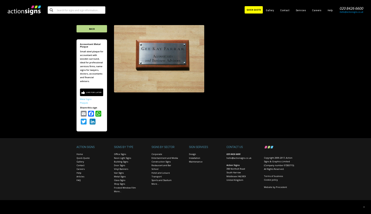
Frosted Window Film (125, 187)
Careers (316, 10)
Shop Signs (119, 183)
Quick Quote (83, 157)
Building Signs (121, 161)
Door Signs (119, 165)
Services (301, 10)
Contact (284, 10)
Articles (80, 176)
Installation (194, 157)
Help (330, 10)
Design (192, 154)
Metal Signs (86, 99)
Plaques (84, 103)
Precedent (281, 187)
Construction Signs (161, 161)
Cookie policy (271, 179)
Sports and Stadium (161, 180)
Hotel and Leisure (160, 172)
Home (80, 154)
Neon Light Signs (122, 157)
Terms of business (273, 176)
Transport (156, 176)
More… (117, 191)
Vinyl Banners (121, 168)
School (154, 168)
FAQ (79, 180)
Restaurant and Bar (161, 165)
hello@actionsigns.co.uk (238, 157)
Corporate (156, 154)
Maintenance (196, 161)
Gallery (270, 10)
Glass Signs (119, 180)
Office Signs (120, 154)
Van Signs (119, 172)
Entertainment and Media (164, 157)
